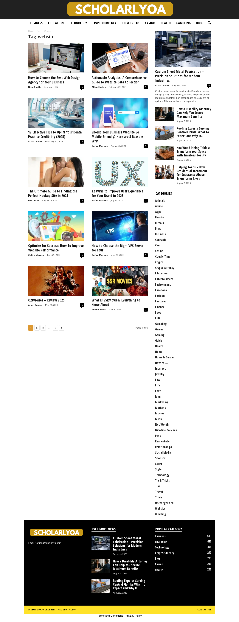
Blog (199, 23)
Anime (159, 206)
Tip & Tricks (130, 23)
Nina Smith (34, 86)
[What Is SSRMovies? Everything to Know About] (120, 281)
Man (158, 396)
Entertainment (164, 279)
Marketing (161, 402)
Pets (158, 436)
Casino (150, 23)
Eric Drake (33, 200)
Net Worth (162, 424)
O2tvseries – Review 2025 (46, 300)
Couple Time (162, 256)
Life (157, 385)
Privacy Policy (133, 615)
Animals (160, 200)
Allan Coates (99, 86)
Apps (158, 212)
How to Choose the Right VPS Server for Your (117, 248)
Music (158, 419)
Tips (157, 486)
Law (157, 380)
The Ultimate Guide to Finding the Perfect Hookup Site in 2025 (52, 193)
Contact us (204, 609)
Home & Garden (164, 357)
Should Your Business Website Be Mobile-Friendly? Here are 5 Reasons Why (118, 137)
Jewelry (159, 374)
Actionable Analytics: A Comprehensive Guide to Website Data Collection (119, 80)
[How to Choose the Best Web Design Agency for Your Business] (56, 58)
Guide (158, 340)
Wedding (160, 514)
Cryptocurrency (104, 23)
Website (160, 508)
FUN (157, 318)
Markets (160, 408)
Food (158, 312)
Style (158, 469)
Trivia (158, 497)
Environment (163, 284)
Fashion (160, 296)
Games (159, 329)
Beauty (159, 217)
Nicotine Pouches (166, 430)
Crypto (159, 262)
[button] (209, 23)
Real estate (162, 441)
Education (56, 23)
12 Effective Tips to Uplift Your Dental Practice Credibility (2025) (55, 134)
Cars (158, 245)
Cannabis (160, 240)
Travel (159, 492)
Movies (159, 413)
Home (30, 31)
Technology (78, 23)
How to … (161, 363)
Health (166, 23)
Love (158, 391)
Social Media (163, 452)
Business (36, 23)
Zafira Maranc (100, 145)
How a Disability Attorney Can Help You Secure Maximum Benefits (194, 113)
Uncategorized (164, 503)
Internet (160, 368)
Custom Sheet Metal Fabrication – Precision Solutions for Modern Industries (179, 76)
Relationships (163, 447)
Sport (158, 464)
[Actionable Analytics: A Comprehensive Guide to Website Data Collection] (120, 58)
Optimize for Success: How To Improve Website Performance (56, 248)
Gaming (159, 335)
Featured (160, 301)
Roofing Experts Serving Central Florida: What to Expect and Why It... (193, 132)
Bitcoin (159, 223)
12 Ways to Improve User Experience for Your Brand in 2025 (117, 193)
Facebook (161, 290)
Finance (159, 307)
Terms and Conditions (110, 615)
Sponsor (160, 458)
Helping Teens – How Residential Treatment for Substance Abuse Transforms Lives (192, 173)
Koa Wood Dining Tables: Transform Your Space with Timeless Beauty (193, 151)
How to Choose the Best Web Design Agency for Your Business (54, 80)
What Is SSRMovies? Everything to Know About (116, 302)
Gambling (183, 23)
